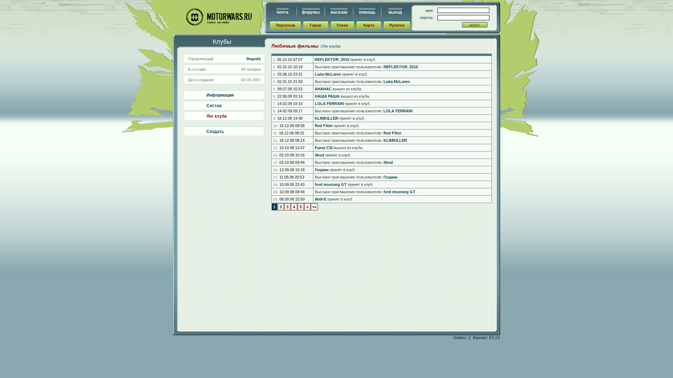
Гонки (342, 25)
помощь (367, 12)
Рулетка (397, 25)
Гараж (315, 25)
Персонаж (285, 25)
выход (395, 12)
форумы (311, 12)
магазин (339, 12)
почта (282, 12)
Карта (368, 25)
